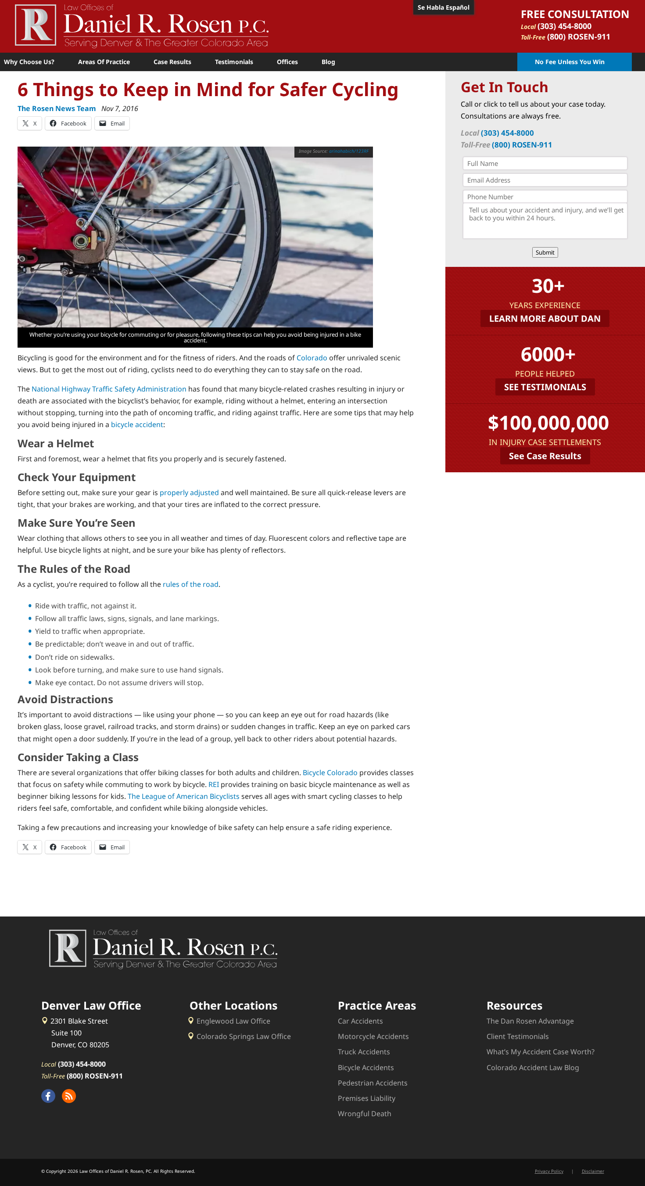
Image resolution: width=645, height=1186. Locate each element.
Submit (545, 252)
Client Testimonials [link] (518, 1036)
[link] (142, 25)
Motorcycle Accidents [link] (373, 1036)
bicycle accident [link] (137, 424)
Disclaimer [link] (593, 1171)
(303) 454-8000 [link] (564, 26)
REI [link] (213, 784)
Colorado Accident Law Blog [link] (533, 1067)
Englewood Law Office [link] (233, 1021)
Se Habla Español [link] (443, 7)
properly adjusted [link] (189, 492)
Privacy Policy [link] (549, 1171)
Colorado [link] (312, 358)
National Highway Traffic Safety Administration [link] (109, 389)
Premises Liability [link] (366, 1098)
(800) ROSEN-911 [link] (578, 36)
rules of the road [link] (191, 584)
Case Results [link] (172, 62)
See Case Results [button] (545, 456)
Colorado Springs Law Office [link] (244, 1036)
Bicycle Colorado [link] (330, 772)
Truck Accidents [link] (364, 1052)
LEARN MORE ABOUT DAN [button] (545, 318)
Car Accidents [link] (360, 1021)
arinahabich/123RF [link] (349, 151)
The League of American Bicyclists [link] (184, 796)
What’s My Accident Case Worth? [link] (541, 1052)
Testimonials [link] (234, 62)
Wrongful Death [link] (364, 1113)
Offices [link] (287, 62)
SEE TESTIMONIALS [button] (545, 387)
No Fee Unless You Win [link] (570, 62)
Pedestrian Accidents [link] (373, 1083)
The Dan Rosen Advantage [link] (530, 1021)
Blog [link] (328, 62)
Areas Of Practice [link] (104, 62)
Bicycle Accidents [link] (366, 1067)
